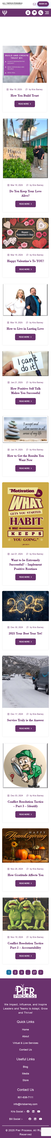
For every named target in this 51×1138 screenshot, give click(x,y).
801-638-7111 (25, 1097)
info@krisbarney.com (25, 1104)
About (25, 1036)
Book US (43, 4)
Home (25, 1029)
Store (26, 1080)
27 (34, 972)
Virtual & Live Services (25, 1043)
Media (25, 1073)
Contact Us (25, 1049)
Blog (25, 1067)
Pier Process (24, 1130)
